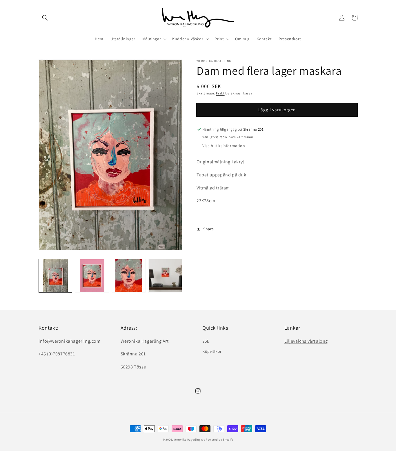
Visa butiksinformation (223, 145)
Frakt (220, 93)
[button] (45, 17)
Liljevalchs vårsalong (306, 341)
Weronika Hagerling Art (189, 439)
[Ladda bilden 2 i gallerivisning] (92, 276)
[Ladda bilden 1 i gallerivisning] (55, 276)
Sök (205, 341)
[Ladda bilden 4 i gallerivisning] (165, 276)
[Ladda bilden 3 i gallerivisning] (129, 276)
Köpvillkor (212, 351)
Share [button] (208, 228)
